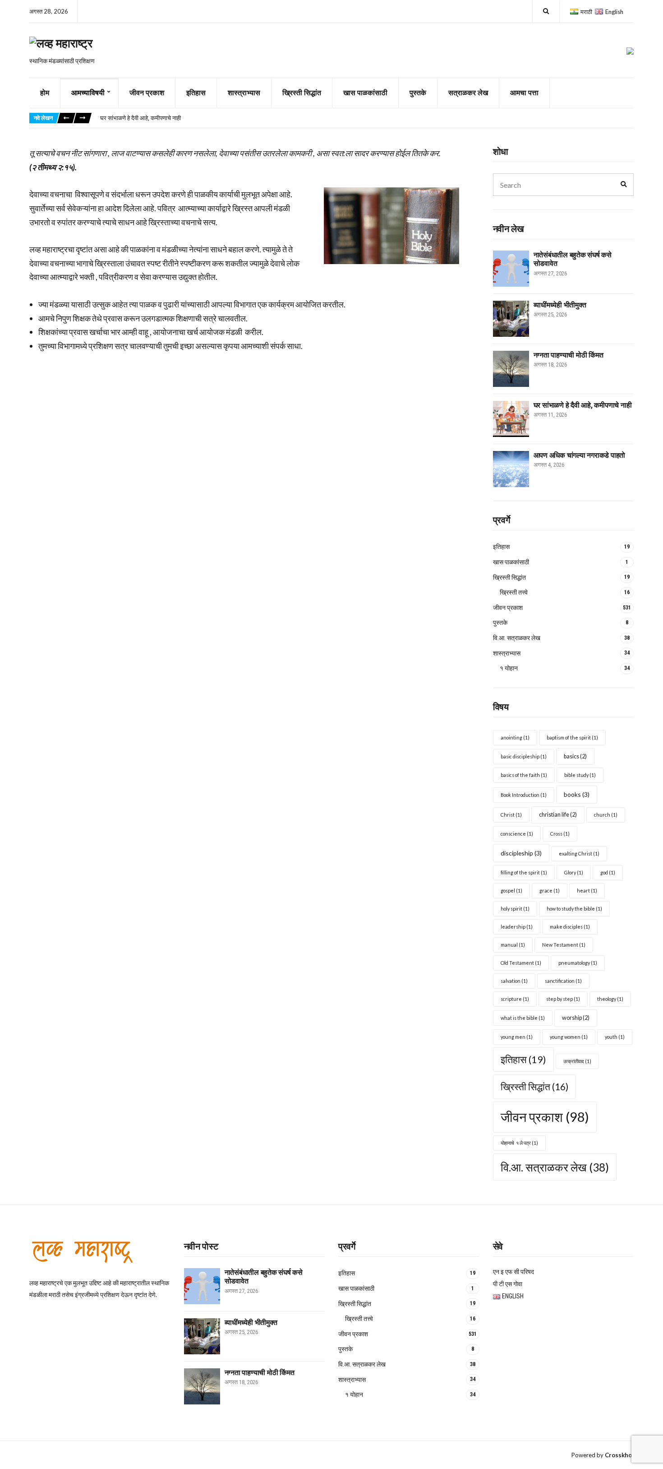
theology (610, 999)
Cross (560, 834)
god (607, 872)
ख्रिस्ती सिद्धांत (301, 92)
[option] (367, 118)
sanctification (563, 981)
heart (587, 890)
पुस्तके (418, 92)
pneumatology (577, 963)
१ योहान (509, 668)
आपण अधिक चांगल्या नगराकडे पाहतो (580, 455)
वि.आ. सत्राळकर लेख (516, 638)
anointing (515, 737)
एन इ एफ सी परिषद (513, 1271)
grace (549, 890)
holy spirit (515, 908)
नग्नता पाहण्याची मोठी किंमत (568, 355)
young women (569, 1037)
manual (513, 945)
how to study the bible (574, 908)
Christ (511, 815)
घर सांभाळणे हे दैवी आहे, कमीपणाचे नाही (140, 118)
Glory (573, 872)
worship (575, 1017)
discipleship (521, 853)
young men (517, 1037)
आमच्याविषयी (88, 92)
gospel (511, 890)
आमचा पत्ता (524, 92)
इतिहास (196, 92)
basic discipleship (524, 756)
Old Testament (521, 963)
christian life (558, 814)
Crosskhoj (619, 1455)
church (605, 815)
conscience (517, 834)
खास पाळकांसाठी (365, 92)
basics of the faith (524, 775)
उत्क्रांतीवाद (577, 1061)
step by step (563, 999)
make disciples (570, 927)
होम (44, 92)
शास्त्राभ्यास (244, 92)
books (576, 794)
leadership (517, 927)
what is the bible (523, 1018)
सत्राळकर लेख (468, 92)
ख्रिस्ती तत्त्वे (514, 592)
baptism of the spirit (572, 737)
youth (615, 1037)
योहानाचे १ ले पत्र (519, 1143)
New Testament (563, 945)
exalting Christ (579, 853)
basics (575, 756)
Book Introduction (524, 795)
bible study (580, 775)
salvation (514, 981)
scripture (515, 999)
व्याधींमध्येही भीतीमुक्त (560, 305)
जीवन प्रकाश (146, 92)
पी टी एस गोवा (507, 1284)
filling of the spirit (524, 872)
